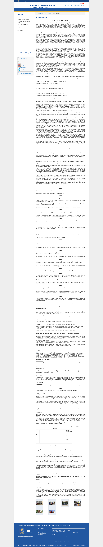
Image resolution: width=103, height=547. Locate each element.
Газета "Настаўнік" (24, 62)
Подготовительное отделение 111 (45, 13)
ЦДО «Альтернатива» (25, 69)
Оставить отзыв (69, 5)
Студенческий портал (41, 536)
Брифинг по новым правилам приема (43, 352)
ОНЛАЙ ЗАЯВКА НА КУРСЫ (26, 73)
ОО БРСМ (39, 531)
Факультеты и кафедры (41, 528)
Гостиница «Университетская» (22, 66)
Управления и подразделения (42, 529)
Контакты (82, 5)
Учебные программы (55, 9)
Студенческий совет (41, 535)
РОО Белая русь (40, 534)
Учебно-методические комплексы (41, 9)
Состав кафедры (22, 9)
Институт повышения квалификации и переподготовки (65, 1)
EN (63, 9)
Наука (30, 9)
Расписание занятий (25, 58)
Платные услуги (40, 537)
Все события (30, 105)
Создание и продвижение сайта (78, 545)
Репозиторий (76, 5)
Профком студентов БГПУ (41, 532)
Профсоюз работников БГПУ (42, 533)
